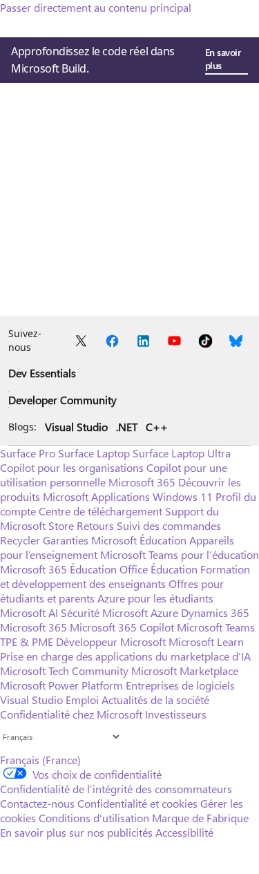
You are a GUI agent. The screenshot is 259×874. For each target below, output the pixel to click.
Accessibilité (184, 832)
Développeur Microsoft (111, 641)
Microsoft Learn (206, 641)
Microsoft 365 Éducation (58, 569)
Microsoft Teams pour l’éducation (179, 554)
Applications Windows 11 (152, 496)
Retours (95, 525)
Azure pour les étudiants (155, 598)
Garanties (65, 540)
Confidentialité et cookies (137, 803)
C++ (157, 426)
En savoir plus (223, 59)
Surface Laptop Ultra (182, 453)
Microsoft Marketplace (184, 670)
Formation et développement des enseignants (125, 576)
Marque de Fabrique (200, 817)
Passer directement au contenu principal (95, 7)
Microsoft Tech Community (64, 670)
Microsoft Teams (216, 627)
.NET (126, 426)
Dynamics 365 (215, 612)
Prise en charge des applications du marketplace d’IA (125, 656)
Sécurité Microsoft (104, 612)
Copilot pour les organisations (72, 467)
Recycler (20, 540)
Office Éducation (158, 569)
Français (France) (40, 759)
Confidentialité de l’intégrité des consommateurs (116, 788)
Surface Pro (27, 453)
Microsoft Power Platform (61, 685)
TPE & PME (26, 641)
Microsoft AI (29, 612)
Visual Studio (76, 426)
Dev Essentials (42, 372)
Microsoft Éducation (138, 540)
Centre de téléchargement (100, 511)
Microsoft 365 (141, 482)
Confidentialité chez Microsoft (71, 714)
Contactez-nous (37, 803)
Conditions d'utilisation (94, 817)
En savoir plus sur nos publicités (76, 832)
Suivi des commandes (169, 525)
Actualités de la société (155, 699)
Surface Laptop (94, 453)
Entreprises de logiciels (180, 685)
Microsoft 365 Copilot (122, 627)
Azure (164, 612)
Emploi (82, 699)
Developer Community (62, 399)
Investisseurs (176, 714)
